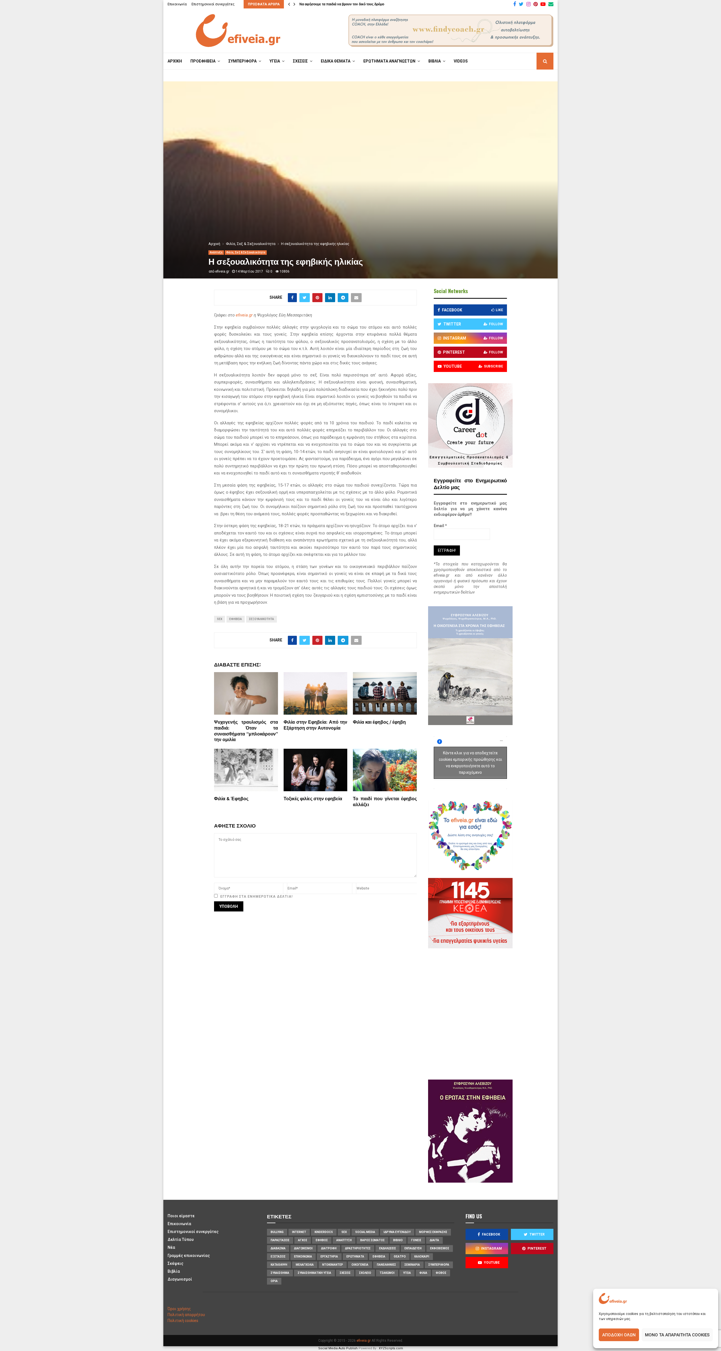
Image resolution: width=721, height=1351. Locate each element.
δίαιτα (434, 1240)
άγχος (302, 1240)
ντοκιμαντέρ (332, 1264)
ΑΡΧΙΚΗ (175, 61)
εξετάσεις (278, 1256)
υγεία (407, 1272)
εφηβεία (235, 619)
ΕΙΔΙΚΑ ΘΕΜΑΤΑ (335, 61)
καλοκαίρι (421, 1256)
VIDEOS (461, 61)
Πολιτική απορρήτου (186, 1314)
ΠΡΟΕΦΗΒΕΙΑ (202, 61)
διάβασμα (278, 1248)
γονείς (416, 1240)
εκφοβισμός (439, 1248)
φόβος (441, 1272)
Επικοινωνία (177, 4)
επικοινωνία (303, 1256)
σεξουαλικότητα (261, 619)
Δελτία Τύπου (181, 1239)
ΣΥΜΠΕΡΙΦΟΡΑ (242, 61)
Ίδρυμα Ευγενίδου (397, 1232)
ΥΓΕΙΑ (275, 61)
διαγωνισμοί (303, 1248)
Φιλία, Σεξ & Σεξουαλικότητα (245, 252)
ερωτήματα (355, 1256)
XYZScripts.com (391, 1348)
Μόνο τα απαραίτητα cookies (677, 1334)
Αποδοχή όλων (619, 1334)
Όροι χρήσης (179, 1309)
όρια (274, 1281)
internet (299, 1232)
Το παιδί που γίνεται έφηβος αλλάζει (385, 802)
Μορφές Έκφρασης (433, 1232)
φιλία (423, 1272)
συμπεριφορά (438, 1264)
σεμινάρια (412, 1264)
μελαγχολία (305, 1264)
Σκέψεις (175, 1263)
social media (365, 1232)
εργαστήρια (329, 1256)
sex (219, 619)
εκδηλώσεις (387, 1248)
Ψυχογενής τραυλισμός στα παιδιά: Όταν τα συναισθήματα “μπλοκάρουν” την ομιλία (246, 731)
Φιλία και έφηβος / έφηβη (379, 722)
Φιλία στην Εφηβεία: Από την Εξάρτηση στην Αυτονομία (316, 725)
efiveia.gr (222, 271)
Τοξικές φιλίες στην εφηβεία (313, 799)
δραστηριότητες (358, 1248)
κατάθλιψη (279, 1264)
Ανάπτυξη (216, 252)
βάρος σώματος (372, 1240)
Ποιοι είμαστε (181, 1216)
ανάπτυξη (344, 1240)
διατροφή (329, 1248)
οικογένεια (359, 1264)
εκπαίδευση (413, 1248)
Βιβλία (174, 1271)
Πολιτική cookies (183, 1320)
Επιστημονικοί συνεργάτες (213, 4)
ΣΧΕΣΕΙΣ (300, 61)
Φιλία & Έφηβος (231, 799)
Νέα (171, 1247)
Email (440, 525)
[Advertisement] (487, 1013)
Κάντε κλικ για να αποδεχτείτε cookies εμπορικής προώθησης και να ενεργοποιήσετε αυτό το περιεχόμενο (470, 763)
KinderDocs (324, 1232)
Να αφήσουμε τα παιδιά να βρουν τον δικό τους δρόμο (341, 4)
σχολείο (365, 1272)
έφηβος (322, 1240)
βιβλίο (398, 1240)
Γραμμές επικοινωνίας (189, 1255)
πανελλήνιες (386, 1264)
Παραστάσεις (280, 1240)
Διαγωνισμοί (180, 1279)
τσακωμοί (387, 1272)
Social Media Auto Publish (338, 1348)
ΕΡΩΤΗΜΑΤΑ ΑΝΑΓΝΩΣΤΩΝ (389, 61)
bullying (277, 1232)
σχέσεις (345, 1272)
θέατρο (400, 1256)
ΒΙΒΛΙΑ (434, 61)
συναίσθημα (280, 1272)
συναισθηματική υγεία (314, 1272)
